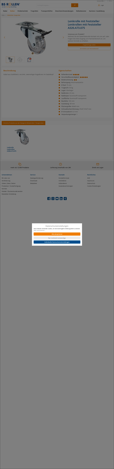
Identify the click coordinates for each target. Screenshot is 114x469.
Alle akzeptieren (57, 234)
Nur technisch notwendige (57, 238)
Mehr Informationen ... (40, 230)
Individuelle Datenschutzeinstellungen (57, 242)
